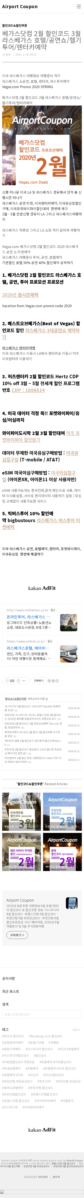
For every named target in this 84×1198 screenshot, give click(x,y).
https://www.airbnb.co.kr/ (26, 641)
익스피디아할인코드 (16, 1055)
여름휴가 (68, 1100)
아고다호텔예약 (69, 1049)
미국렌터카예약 (34, 1107)
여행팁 (54, 1042)
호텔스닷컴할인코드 (45, 1094)
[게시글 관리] (23, 681)
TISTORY (43, 1177)
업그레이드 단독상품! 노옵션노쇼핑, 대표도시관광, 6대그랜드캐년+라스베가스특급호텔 (29, 625)
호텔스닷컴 (37, 1042)
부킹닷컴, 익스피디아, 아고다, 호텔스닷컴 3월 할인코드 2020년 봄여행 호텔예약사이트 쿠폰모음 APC (33, 716)
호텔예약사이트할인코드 (56, 1062)
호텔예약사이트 (13, 1075)
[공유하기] (18, 681)
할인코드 (41, 1055)
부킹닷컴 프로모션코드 (18, 1081)
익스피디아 (11, 1107)
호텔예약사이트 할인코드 (60, 1068)
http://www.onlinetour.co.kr (27, 610)
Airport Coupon (19, 6)
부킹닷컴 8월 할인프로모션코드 (68, 1166)
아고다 (34, 1075)
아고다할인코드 (54, 1075)
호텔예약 (32, 1068)
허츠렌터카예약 (46, 1100)
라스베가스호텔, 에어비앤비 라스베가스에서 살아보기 (28, 647)
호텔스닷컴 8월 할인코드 (63, 1163)
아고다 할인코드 (14, 1036)
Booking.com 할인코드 (47, 1036)
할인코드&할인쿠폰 (15, 698)
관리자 (56, 1177)
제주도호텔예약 (13, 1088)
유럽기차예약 (12, 1049)
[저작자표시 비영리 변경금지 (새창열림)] (53, 681)
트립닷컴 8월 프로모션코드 (36, 1166)
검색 (77, 1014)
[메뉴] (79, 6)
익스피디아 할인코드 (40, 1049)
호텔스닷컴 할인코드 (17, 1100)
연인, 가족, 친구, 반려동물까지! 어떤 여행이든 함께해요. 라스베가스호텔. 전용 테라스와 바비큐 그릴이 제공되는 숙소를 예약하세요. (29, 656)
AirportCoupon (75, 1160)
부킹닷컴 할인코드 (41, 1088)
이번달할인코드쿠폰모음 (19, 1062)
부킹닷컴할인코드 (15, 1094)
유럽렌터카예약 (13, 1042)
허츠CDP (45, 1081)
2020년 (20, 294)
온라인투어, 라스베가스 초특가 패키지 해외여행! (28, 616)
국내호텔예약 (12, 1068)
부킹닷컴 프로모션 (69, 1081)
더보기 (76, 1030)
